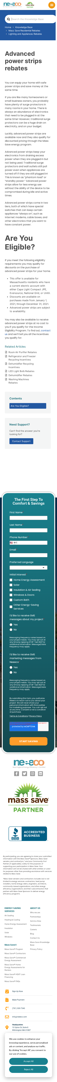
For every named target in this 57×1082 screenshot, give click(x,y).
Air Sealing (9, 915)
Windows (8, 937)
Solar (7, 932)
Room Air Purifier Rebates (23, 352)
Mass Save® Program (14, 949)
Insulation (9, 928)
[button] (52, 5)
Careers (33, 929)
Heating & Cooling (12, 920)
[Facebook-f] (16, 773)
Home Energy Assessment (16, 924)
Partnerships (35, 917)
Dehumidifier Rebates (20, 375)
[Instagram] (32, 773)
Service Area (35, 921)
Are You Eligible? (20, 405)
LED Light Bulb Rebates (21, 371)
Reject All (28, 1069)
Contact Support (21, 441)
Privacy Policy (36, 949)
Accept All (28, 1061)
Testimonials (35, 925)
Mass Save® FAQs (12, 981)
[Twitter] (24, 773)
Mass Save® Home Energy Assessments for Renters (15, 967)
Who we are (35, 912)
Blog (32, 934)
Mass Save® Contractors (15, 953)
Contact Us (35, 938)
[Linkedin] (40, 773)
